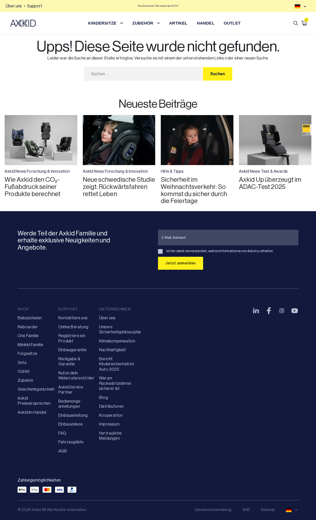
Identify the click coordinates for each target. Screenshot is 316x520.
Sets (22, 362)
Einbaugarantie (72, 350)
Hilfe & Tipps (172, 171)
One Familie (28, 335)
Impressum (109, 424)
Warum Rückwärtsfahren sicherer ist (115, 383)
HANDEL (205, 23)
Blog (103, 397)
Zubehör (26, 380)
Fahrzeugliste (71, 442)
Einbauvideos (70, 424)
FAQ (62, 433)
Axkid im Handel (32, 412)
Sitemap (268, 509)
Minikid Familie (30, 344)
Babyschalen (30, 318)
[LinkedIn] (256, 310)
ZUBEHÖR (142, 23)
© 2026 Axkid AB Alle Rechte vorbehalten (52, 509)
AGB (62, 451)
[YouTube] (294, 310)
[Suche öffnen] (295, 23)
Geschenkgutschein (36, 389)
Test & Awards (274, 171)
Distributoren (111, 406)
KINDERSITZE (102, 23)
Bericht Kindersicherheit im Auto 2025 (116, 364)
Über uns (14, 6)
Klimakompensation (117, 341)
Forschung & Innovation (48, 171)
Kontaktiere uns (72, 318)
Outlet (232, 23)
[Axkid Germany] (23, 23)
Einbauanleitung (73, 415)
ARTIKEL (178, 23)
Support (34, 6)
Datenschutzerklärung (213, 509)
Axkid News (15, 171)
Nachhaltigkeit (112, 350)
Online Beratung (73, 327)
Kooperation (110, 415)
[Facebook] (269, 310)
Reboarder (28, 327)
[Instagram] (281, 310)
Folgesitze (27, 353)
